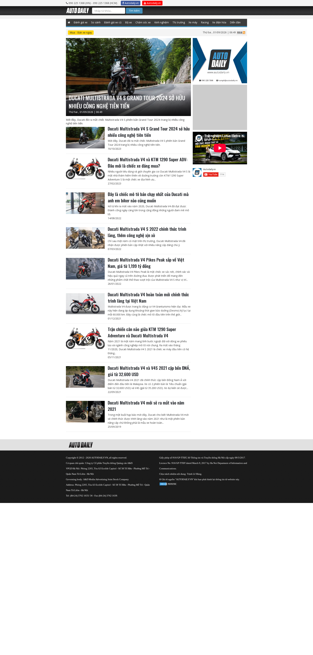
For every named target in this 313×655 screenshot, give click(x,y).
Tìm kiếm (134, 10)
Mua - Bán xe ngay (81, 32)
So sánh (96, 22)
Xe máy (193, 22)
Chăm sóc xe (143, 22)
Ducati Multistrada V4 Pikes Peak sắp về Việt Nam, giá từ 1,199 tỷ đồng (146, 262)
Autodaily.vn (131, 3)
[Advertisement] (108, 528)
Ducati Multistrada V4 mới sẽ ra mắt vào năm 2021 (146, 405)
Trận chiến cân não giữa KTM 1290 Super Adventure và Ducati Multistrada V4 (142, 332)
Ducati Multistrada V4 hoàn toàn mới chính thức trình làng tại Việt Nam (148, 297)
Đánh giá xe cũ (113, 22)
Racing (205, 22)
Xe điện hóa (219, 22)
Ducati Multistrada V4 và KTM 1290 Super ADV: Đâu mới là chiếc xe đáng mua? (147, 162)
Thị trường (178, 22)
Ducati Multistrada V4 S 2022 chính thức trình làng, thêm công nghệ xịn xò (147, 232)
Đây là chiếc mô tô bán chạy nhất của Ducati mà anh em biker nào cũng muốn (148, 197)
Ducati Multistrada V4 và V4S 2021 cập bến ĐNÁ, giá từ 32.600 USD (149, 371)
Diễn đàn (235, 22)
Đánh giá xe (80, 22)
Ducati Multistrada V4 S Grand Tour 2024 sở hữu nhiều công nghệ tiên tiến (149, 131)
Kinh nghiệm (161, 22)
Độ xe (128, 22)
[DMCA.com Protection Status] (168, 483)
